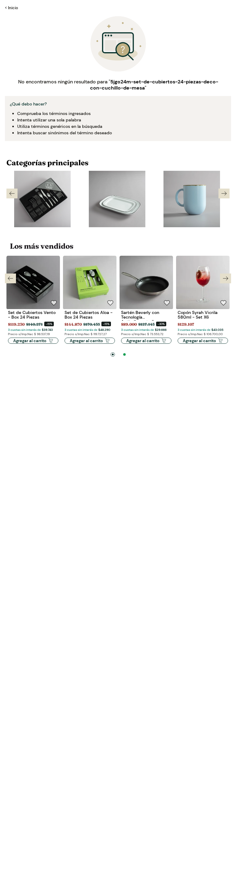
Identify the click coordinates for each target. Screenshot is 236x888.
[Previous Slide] (12, 193)
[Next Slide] (224, 193)
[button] (113, 354)
